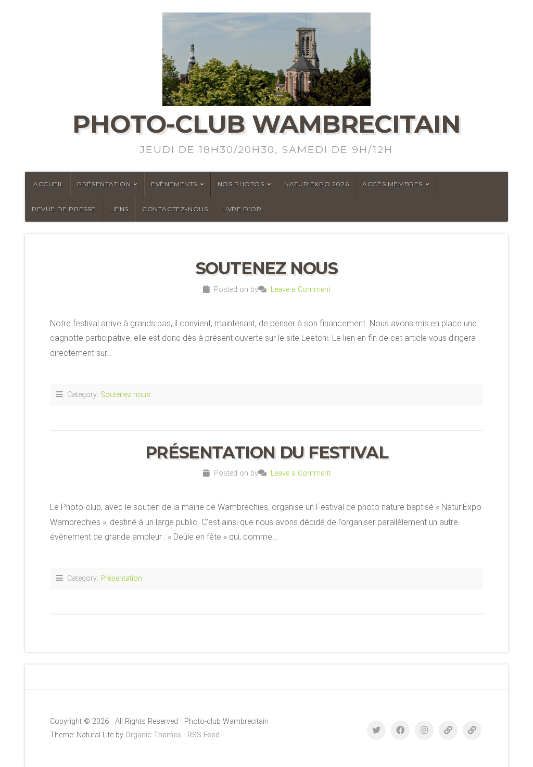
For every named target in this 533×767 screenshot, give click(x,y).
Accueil (48, 184)
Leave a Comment (301, 289)
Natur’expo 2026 (316, 184)
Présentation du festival (266, 452)
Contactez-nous (175, 209)
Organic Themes (153, 735)
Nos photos (241, 184)
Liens (119, 209)
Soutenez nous (267, 268)
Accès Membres (392, 184)
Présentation (104, 184)
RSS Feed (203, 735)
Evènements (174, 184)
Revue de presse (64, 209)
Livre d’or (241, 209)
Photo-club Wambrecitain (266, 124)
